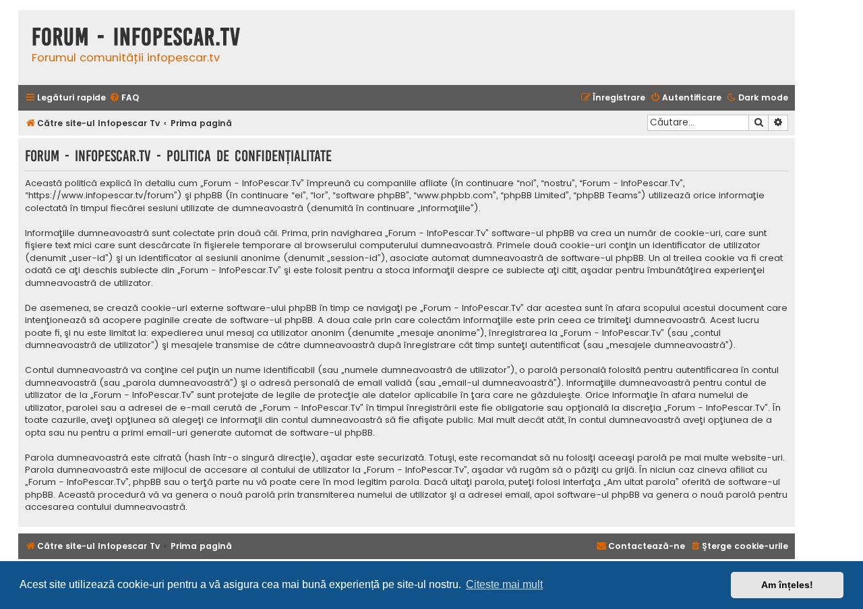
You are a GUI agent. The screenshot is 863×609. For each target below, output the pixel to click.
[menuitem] (124, 98)
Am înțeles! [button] (787, 584)
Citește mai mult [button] (504, 584)
